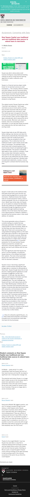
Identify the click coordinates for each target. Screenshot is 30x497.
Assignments (18, 25)
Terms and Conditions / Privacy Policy (15, 490)
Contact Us (15, 492)
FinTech (9, 326)
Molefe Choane (8, 45)
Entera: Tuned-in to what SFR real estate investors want (13, 58)
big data (4, 326)
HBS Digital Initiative (8, 6)
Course (9, 25)
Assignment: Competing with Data (16, 32)
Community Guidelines (15, 494)
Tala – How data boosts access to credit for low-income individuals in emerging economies (12, 338)
